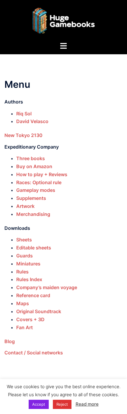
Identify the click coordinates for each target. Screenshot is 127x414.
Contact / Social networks (33, 353)
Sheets (24, 240)
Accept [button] (38, 404)
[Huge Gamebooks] (63, 20)
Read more (87, 404)
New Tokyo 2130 (23, 135)
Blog (9, 341)
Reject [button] (62, 404)
